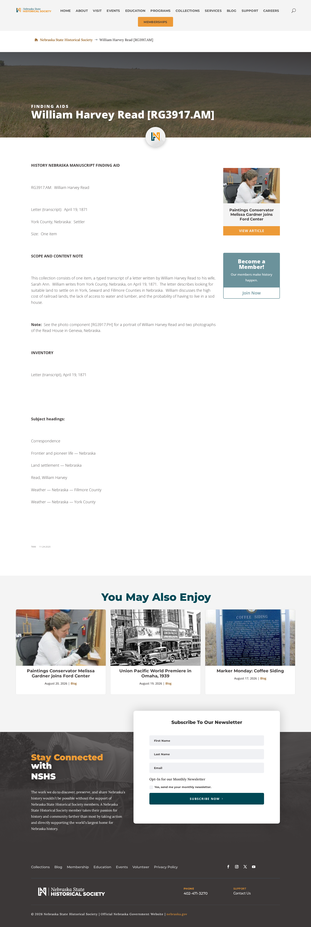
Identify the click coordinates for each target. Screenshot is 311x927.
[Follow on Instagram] (236, 866)
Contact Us (242, 893)
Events (122, 867)
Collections (40, 867)
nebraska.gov (177, 914)
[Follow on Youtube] (253, 866)
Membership (78, 867)
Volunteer (140, 867)
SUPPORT (239, 888)
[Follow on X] (245, 866)
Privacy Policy (166, 867)
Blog (74, 683)
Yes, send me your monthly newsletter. (182, 787)
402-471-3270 (196, 893)
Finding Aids (50, 106)
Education (102, 867)
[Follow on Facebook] (228, 866)
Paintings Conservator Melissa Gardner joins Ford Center (251, 214)
